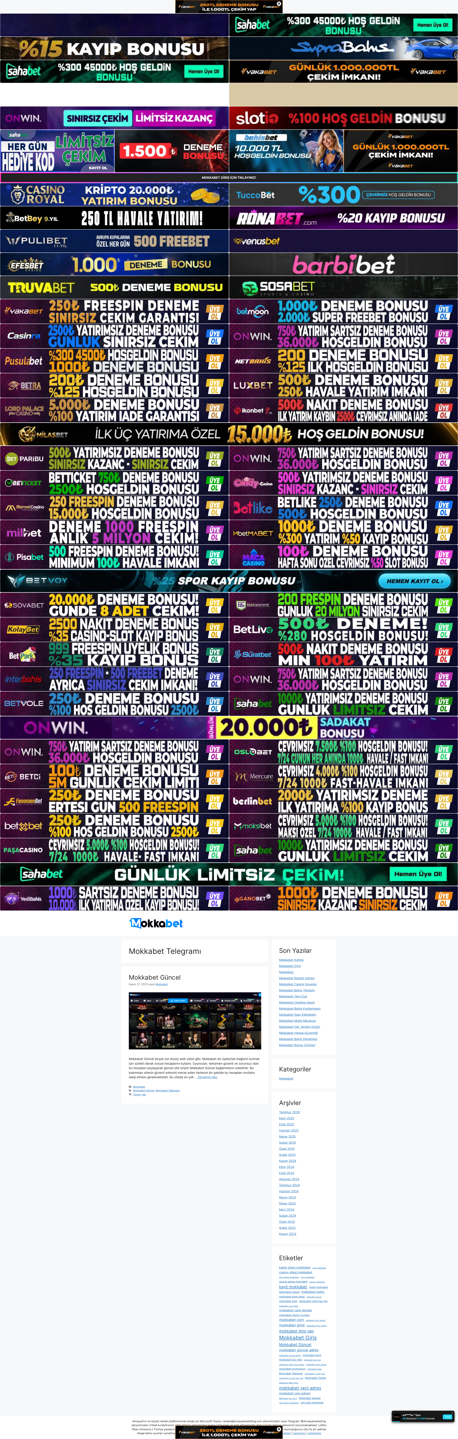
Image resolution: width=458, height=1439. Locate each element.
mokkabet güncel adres (299, 1350)
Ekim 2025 (286, 1118)
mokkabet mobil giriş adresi (291, 1364)
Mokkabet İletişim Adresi (297, 978)
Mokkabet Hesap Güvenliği (298, 1033)
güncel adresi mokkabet (293, 1281)
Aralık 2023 (287, 1228)
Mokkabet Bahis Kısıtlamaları (300, 1008)
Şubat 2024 (287, 1215)
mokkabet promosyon (292, 1368)
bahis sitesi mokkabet (295, 1267)
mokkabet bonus (313, 1297)
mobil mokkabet (318, 1287)
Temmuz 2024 (289, 1185)
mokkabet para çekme (316, 1364)
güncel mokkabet (317, 1282)
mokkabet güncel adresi (290, 1355)
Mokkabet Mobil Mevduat (297, 1021)
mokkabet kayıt (312, 1355)
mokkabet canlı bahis (288, 1306)
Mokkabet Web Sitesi (288, 1383)
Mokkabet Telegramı (167, 1090)
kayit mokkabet (293, 1286)
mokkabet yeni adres (300, 1388)
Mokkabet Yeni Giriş (288, 1398)
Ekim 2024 (286, 1167)
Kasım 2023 (287, 1234)
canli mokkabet (319, 1268)
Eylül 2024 (286, 1173)
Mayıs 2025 (287, 1136)
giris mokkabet (307, 1277)
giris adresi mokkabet (289, 1277)
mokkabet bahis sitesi (292, 1296)
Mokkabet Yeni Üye (293, 996)
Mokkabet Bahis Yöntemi (297, 990)
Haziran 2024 (289, 1191)
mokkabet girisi (292, 1325)
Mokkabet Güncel (155, 977)
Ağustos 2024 (289, 1179)
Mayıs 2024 (287, 1197)
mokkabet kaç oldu (290, 1359)
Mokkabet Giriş (290, 966)
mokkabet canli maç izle (313, 1301)
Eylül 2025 (286, 1124)
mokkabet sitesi (314, 1369)
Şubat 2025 (287, 1142)
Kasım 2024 (287, 1161)
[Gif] (229, 434)
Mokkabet (139, 1086)
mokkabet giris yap (296, 1331)
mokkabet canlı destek (295, 1310)
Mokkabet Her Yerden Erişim (299, 1027)
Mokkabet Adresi (291, 960)
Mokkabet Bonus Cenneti (297, 1045)
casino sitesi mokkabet (295, 1272)
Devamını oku (207, 1077)
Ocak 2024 (287, 1222)
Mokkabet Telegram (291, 1373)
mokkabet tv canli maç (315, 1374)
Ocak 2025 (287, 1149)
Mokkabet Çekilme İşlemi (297, 1002)
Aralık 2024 (287, 1155)
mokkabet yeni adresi (294, 1393)
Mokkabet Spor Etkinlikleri (297, 1014)
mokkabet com (291, 1320)
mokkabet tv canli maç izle (291, 1378)
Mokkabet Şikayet (310, 1398)
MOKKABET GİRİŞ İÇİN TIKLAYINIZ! (229, 177)
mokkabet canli (288, 1301)
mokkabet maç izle (312, 1360)
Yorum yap (139, 1094)
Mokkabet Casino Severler (298, 984)
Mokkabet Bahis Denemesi (298, 1039)
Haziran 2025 (288, 1130)
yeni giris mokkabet (311, 1402)
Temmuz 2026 (289, 1112)
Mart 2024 (286, 1209)
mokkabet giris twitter (316, 1326)
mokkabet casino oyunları (294, 1315)
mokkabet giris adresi (316, 1320)
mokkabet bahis (312, 1292)
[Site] (114, 311)
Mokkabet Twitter (315, 1377)
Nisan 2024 (287, 1203)
